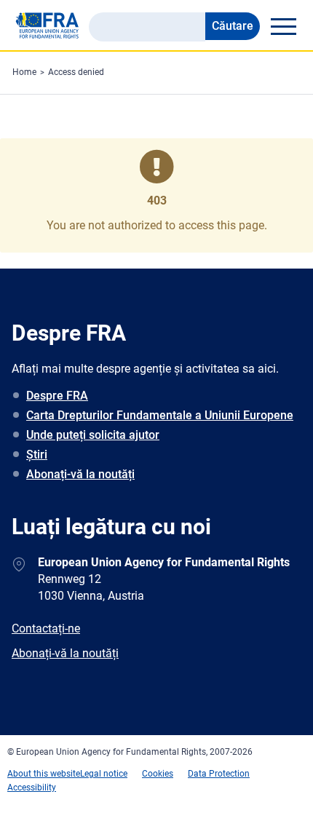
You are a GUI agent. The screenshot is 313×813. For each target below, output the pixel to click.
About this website (43, 774)
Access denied (76, 72)
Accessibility (31, 787)
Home (24, 72)
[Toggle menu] (283, 26)
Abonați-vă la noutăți (80, 474)
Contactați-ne (46, 628)
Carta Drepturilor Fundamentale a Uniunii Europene (159, 415)
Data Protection (219, 774)
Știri (36, 454)
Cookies (157, 774)
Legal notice (103, 774)
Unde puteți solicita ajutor (92, 435)
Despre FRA (57, 395)
